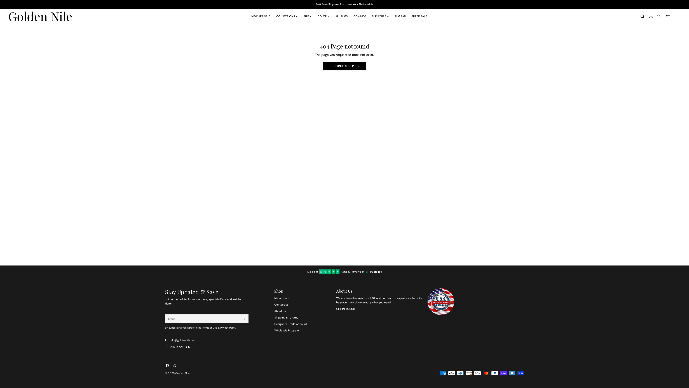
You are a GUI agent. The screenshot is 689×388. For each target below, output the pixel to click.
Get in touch (345, 309)
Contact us (281, 304)
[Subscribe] (244, 318)
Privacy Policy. (228, 327)
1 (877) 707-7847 (180, 346)
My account (281, 298)
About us (280, 311)
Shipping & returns (286, 317)
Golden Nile (182, 373)
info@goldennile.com (183, 340)
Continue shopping (344, 66)
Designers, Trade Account (290, 324)
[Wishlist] (659, 16)
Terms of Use (209, 327)
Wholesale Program (286, 330)
